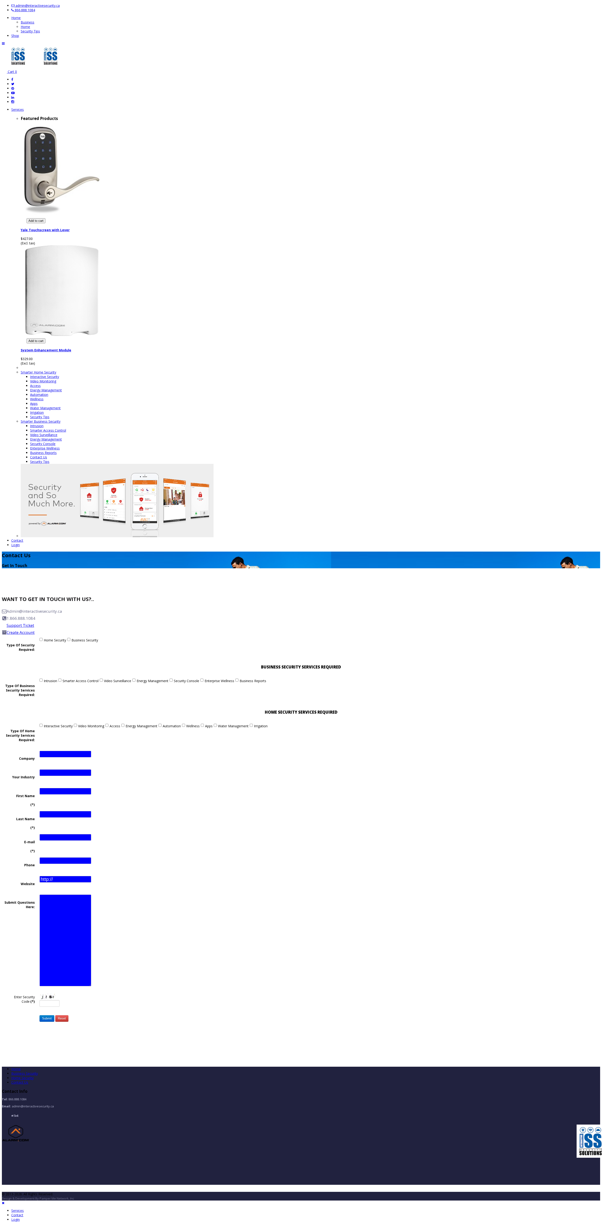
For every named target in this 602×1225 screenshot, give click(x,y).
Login (15, 545)
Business (27, 22)
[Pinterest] (12, 88)
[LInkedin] (16, 1115)
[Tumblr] (18, 1115)
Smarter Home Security (38, 372)
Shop (15, 35)
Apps (34, 403)
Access (35, 385)
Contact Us (38, 457)
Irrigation (37, 412)
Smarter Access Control (48, 430)
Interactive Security (44, 376)
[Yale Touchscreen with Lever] (62, 214)
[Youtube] (13, 93)
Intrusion (37, 426)
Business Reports (43, 452)
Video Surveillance (43, 435)
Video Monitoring (43, 381)
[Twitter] (12, 1115)
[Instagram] (12, 101)
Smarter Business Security (40, 421)
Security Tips (30, 31)
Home (16, 18)
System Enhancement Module (46, 350)
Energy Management (46, 390)
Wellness (37, 399)
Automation (39, 394)
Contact (17, 540)
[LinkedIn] (12, 97)
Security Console (42, 443)
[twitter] (12, 84)
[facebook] (12, 79)
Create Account (21, 632)
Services (17, 109)
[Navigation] (3, 43)
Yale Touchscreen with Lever (45, 230)
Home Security (55, 640)
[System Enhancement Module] (62, 334)
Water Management (45, 408)
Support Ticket (20, 625)
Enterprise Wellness (45, 448)
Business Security (84, 640)
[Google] (14, 1115)
